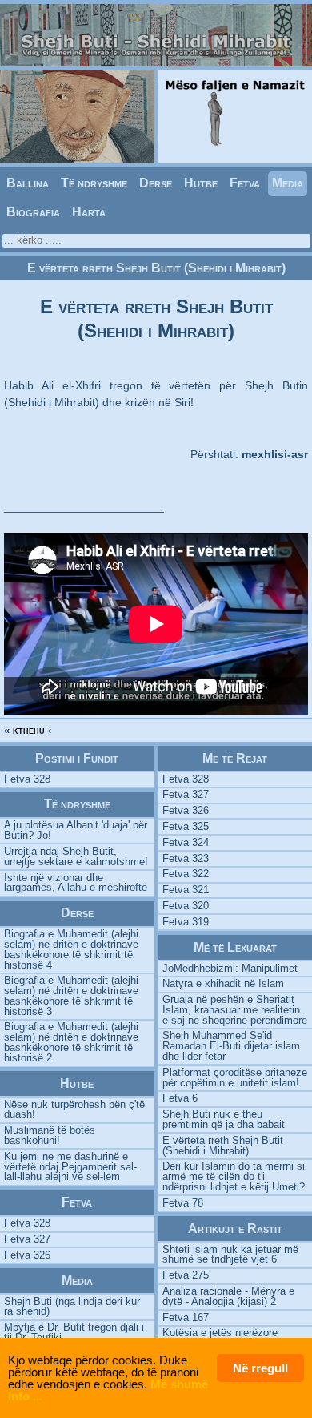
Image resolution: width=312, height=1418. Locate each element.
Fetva (245, 183)
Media (287, 183)
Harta (89, 212)
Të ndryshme (94, 183)
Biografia (33, 212)
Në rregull (260, 1368)
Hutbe (201, 183)
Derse (155, 183)
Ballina (27, 183)
